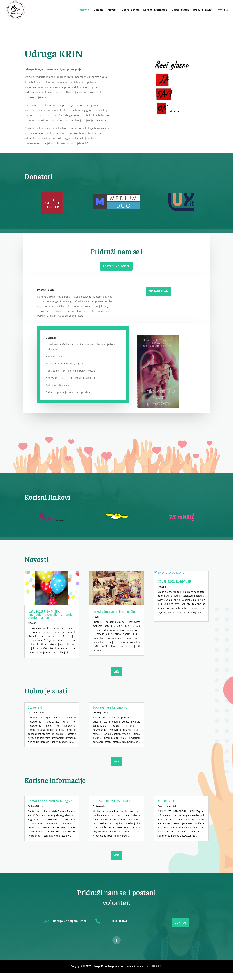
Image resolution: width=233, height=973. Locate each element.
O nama (98, 9)
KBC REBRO (165, 801)
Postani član (158, 291)
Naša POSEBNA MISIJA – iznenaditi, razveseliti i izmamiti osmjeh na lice (50, 614)
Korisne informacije (155, 9)
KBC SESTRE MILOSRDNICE (112, 801)
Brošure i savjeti (203, 9)
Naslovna (83, 9)
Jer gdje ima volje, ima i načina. (115, 611)
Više (116, 855)
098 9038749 (120, 921)
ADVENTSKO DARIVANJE (174, 581)
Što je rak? (35, 707)
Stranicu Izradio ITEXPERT (148, 966)
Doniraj (180, 922)
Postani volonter (116, 266)
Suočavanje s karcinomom (111, 707)
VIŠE (116, 671)
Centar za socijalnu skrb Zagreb (50, 801)
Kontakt (222, 9)
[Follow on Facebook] (116, 940)
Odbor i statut (180, 9)
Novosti (112, 9)
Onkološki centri (37, 806)
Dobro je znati (130, 9)
